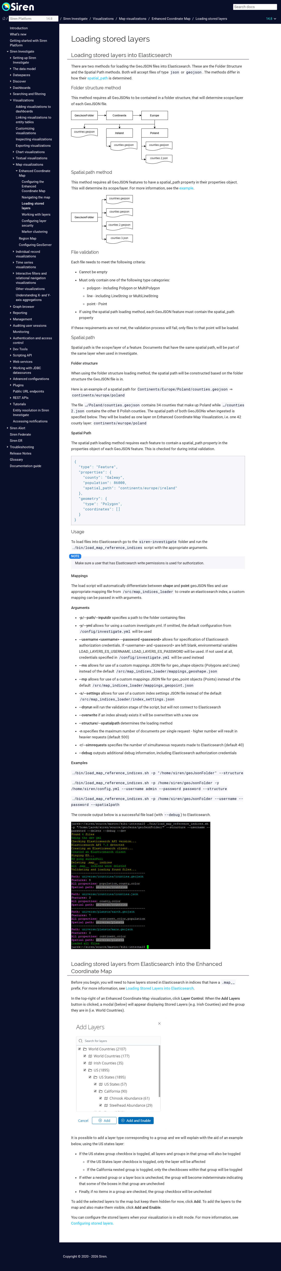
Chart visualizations (30, 152)
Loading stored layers (211, 19)
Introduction (19, 28)
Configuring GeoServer (35, 245)
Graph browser (23, 307)
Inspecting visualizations (34, 139)
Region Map (27, 238)
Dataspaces (21, 75)
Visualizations (23, 100)
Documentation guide (25, 466)
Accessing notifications (30, 421)
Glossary (16, 460)
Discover (19, 81)
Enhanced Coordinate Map (171, 19)
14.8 (269, 19)
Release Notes (20, 453)
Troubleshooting (22, 447)
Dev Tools (20, 349)
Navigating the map (36, 197)
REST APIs (21, 398)
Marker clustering (34, 232)
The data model (24, 69)
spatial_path (97, 78)
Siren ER (16, 441)
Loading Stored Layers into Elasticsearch (160, 988)
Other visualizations (30, 289)
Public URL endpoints (28, 391)
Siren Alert (17, 428)
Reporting (20, 313)
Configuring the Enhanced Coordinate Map (33, 186)
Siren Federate (20, 435)
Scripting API (22, 355)
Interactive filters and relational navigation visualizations (31, 278)
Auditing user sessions (30, 326)
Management (22, 319)
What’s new (18, 34)
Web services (22, 362)
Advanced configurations (31, 379)
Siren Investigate (22, 51)
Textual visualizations (31, 158)
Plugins (18, 385)
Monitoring (21, 332)
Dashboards (22, 88)
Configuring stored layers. (92, 1223)
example (186, 188)
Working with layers (36, 214)
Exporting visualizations (33, 146)
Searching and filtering (29, 94)
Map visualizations (29, 165)
